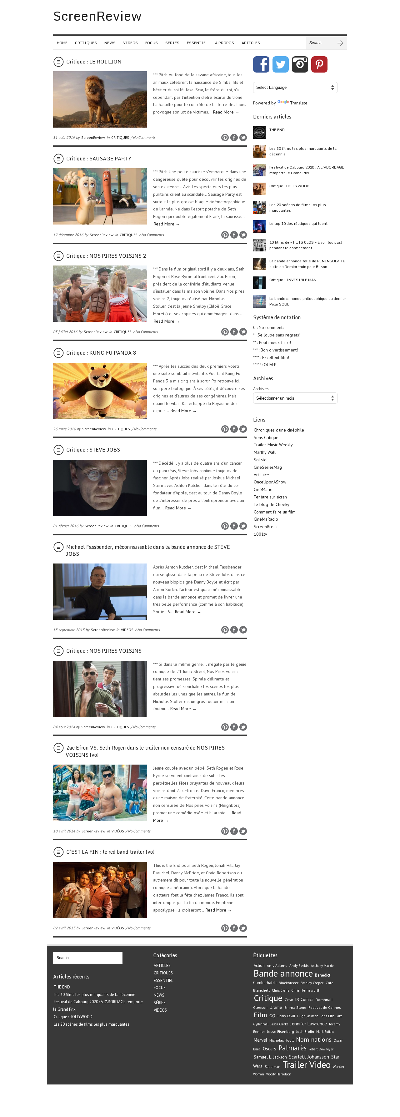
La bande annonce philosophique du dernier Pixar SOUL (307, 301)
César (289, 1000)
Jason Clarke (279, 1024)
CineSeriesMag (268, 467)
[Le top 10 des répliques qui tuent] (259, 226)
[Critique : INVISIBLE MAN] (259, 282)
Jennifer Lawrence (308, 1024)
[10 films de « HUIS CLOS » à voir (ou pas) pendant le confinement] (259, 245)
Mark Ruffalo (325, 1031)
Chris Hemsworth (305, 990)
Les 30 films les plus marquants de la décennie (303, 151)
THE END (277, 130)
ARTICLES (251, 43)
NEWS (110, 43)
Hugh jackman (307, 1016)
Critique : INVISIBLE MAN (293, 280)
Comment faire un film (275, 512)
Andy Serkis (299, 965)
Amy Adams (277, 965)
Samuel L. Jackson (270, 1057)
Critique (268, 997)
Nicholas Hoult (281, 1040)
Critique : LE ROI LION (94, 62)
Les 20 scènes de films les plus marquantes (297, 207)
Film (260, 1014)
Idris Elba (327, 1016)
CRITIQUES (86, 43)
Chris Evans (280, 990)
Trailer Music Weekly (273, 444)
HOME (62, 43)
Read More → (226, 112)
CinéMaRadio (266, 519)
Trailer (294, 1064)
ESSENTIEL (197, 43)
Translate (299, 103)
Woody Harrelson (278, 1074)
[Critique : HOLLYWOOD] (259, 189)
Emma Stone (295, 1007)
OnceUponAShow (270, 482)
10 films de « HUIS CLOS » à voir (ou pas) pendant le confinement (305, 245)
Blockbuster (288, 982)
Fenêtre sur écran (270, 497)
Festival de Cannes (324, 1007)
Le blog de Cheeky (271, 504)
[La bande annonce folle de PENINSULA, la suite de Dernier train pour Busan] (259, 264)
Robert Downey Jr (321, 1049)
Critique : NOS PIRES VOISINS (104, 651)
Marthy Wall (265, 452)
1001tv (260, 534)
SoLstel (261, 459)
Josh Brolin (305, 1031)
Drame (276, 1007)
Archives (261, 389)
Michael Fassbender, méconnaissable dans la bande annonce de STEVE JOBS (148, 550)
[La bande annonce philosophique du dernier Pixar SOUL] (259, 301)
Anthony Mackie (322, 965)
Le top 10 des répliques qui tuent (298, 223)
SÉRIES (172, 43)
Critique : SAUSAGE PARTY (98, 158)
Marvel (260, 1040)
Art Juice (261, 475)
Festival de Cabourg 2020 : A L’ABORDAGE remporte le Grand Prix (306, 170)
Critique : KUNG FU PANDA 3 (101, 353)
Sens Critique (266, 437)
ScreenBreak (266, 526)
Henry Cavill (286, 1016)
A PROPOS (224, 43)
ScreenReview (93, 137)
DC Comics (304, 999)
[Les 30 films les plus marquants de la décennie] (259, 151)
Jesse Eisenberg (280, 1031)
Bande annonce (283, 973)
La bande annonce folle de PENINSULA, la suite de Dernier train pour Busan (307, 264)
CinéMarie (263, 489)
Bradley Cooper (312, 983)
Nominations (313, 1039)
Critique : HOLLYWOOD (289, 186)
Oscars (269, 1049)
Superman (272, 1066)
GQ (272, 1015)
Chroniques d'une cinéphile (279, 430)
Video (320, 1064)
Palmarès (292, 1047)
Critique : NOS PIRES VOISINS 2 (106, 256)
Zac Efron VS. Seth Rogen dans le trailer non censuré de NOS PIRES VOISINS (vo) (145, 751)
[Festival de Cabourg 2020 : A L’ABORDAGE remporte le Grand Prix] (259, 170)
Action (259, 965)
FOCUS (151, 43)
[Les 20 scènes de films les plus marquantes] (259, 207)
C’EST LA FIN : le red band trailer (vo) (110, 852)
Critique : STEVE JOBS (93, 450)
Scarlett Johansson (309, 1057)
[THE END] (259, 132)
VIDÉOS (130, 43)
